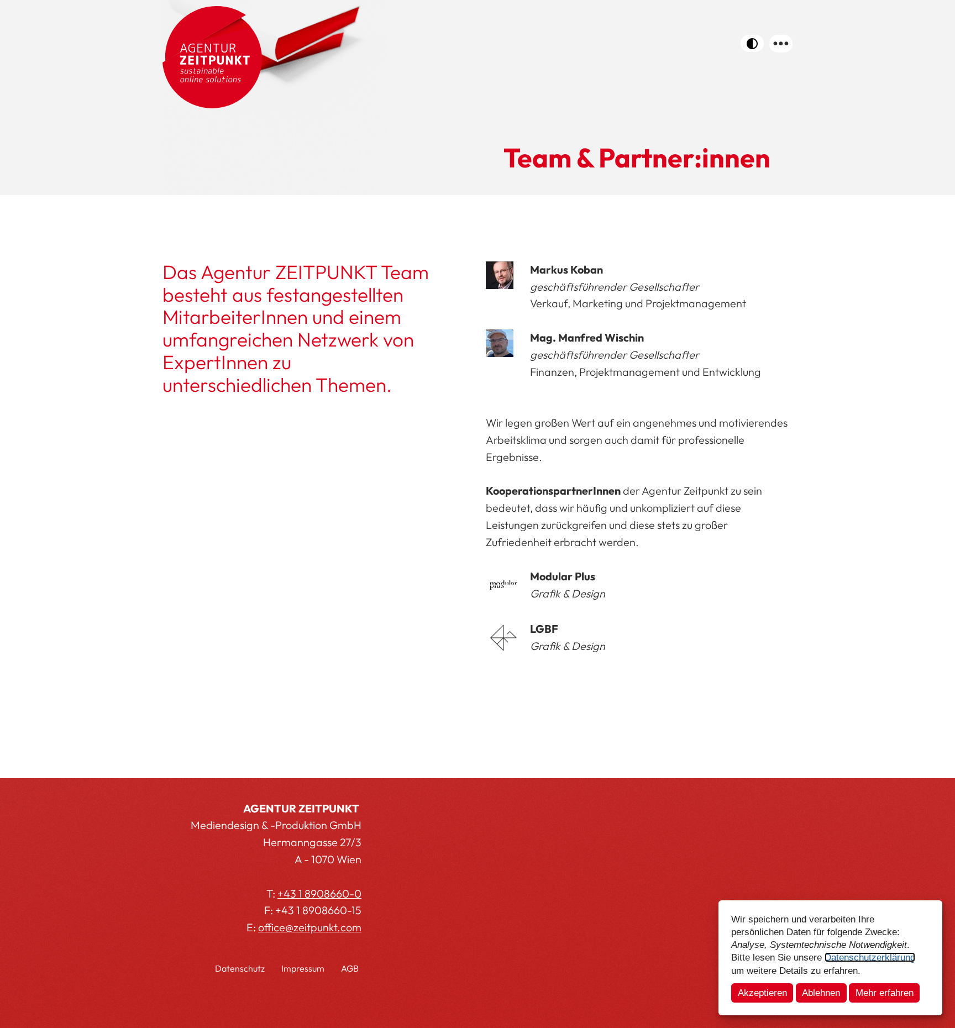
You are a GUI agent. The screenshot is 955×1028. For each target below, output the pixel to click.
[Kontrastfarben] (752, 43)
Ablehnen (821, 993)
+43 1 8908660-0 (319, 893)
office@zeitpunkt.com (309, 927)
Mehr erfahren (885, 993)
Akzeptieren (762, 993)
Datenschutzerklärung (870, 957)
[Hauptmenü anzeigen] (781, 44)
